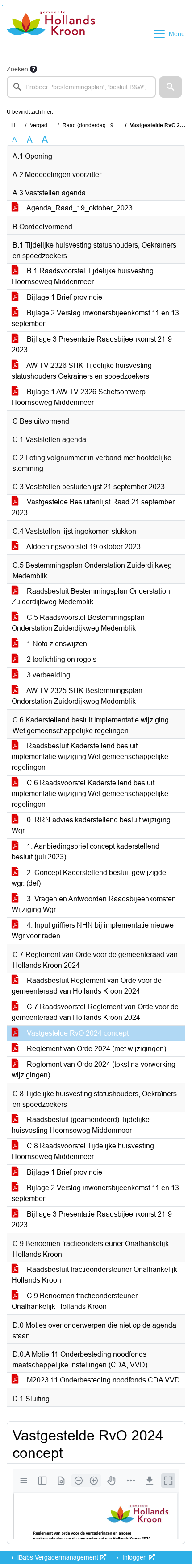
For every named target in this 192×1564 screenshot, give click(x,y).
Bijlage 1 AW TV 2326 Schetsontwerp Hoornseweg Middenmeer (79, 397)
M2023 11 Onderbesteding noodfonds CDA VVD (102, 1380)
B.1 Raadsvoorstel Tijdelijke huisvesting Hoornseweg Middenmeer (83, 276)
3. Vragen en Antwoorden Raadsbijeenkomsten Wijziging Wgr (94, 904)
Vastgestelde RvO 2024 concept (77, 1033)
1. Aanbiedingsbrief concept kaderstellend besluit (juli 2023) (85, 851)
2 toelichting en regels (60, 659)
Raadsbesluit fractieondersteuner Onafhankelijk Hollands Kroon (94, 1275)
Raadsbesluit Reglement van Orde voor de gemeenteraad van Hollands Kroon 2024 (87, 986)
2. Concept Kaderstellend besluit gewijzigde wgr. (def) (89, 878)
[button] (170, 87)
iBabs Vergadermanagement (58, 1557)
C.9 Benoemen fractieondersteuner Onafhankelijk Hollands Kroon (75, 1301)
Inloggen (135, 1557)
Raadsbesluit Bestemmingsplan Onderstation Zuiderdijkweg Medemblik (91, 596)
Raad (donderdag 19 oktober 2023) (106, 125)
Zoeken (17, 69)
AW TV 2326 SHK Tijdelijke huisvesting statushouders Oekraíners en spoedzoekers (82, 371)
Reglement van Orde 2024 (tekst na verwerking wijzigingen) (93, 1070)
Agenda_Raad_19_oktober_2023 (79, 208)
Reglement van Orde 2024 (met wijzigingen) (95, 1048)
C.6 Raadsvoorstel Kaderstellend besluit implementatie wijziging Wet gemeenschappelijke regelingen (90, 793)
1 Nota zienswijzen (56, 644)
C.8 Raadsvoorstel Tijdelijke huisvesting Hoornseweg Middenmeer (83, 1151)
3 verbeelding (47, 675)
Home (18, 125)
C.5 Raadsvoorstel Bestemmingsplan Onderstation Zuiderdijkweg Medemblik (78, 623)
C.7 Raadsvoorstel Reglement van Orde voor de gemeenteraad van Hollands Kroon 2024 (95, 1012)
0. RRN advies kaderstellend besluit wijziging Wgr (91, 825)
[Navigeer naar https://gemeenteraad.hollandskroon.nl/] (51, 34)
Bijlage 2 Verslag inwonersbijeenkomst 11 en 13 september (95, 318)
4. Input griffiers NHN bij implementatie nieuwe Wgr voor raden (93, 930)
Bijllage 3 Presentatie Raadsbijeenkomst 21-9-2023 (93, 344)
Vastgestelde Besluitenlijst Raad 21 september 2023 (93, 507)
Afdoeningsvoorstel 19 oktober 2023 (83, 546)
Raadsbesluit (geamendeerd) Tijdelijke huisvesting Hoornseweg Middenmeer (81, 1125)
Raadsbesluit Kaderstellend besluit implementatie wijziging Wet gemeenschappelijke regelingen (90, 756)
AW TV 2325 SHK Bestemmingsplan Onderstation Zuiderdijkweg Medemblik (77, 696)
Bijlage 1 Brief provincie (63, 297)
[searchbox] (81, 87)
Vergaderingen (48, 125)
